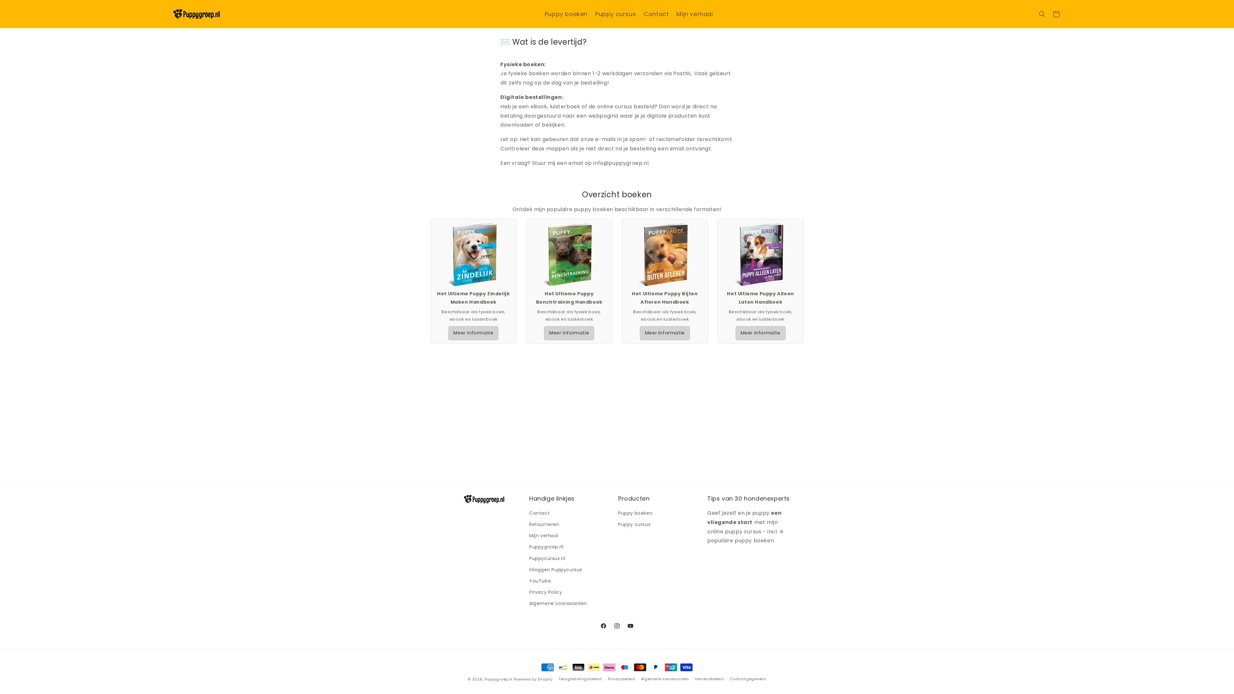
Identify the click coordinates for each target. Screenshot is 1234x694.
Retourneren (544, 524)
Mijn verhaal (543, 535)
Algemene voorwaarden (558, 603)
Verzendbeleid (709, 678)
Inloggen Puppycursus (555, 569)
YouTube (540, 581)
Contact (539, 513)
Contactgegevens (748, 678)
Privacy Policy (545, 592)
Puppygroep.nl (546, 547)
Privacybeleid (621, 678)
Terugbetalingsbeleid (580, 678)
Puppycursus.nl (547, 558)
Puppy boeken (635, 513)
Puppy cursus (634, 524)
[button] (1042, 14)
